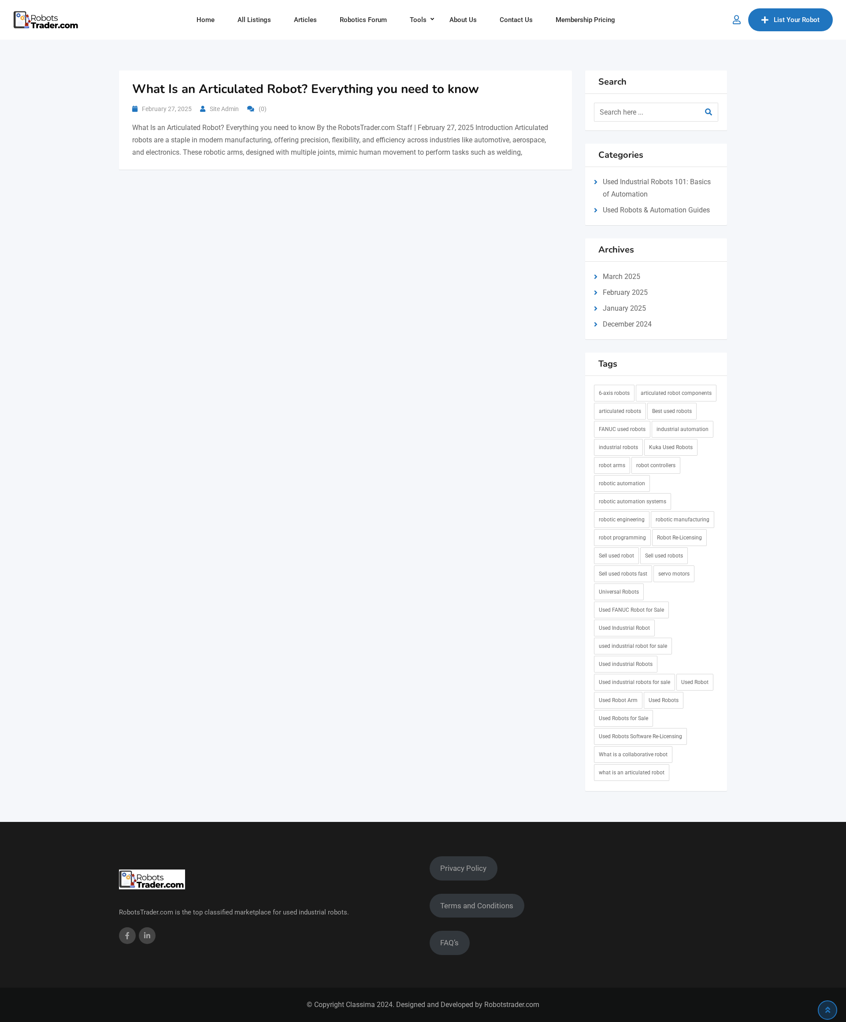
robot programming (622, 538)
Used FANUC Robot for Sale (631, 610)
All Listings (254, 20)
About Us (463, 20)
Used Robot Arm (618, 700)
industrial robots (618, 447)
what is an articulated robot (631, 772)
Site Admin (224, 108)
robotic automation (622, 483)
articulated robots (620, 411)
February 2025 (625, 292)
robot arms (612, 465)
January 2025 (624, 308)
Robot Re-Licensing (679, 538)
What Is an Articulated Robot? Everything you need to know (305, 89)
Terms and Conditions (476, 905)
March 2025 (621, 276)
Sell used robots (664, 556)
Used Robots (664, 700)
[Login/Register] (737, 19)
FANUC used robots (622, 429)
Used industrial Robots (626, 664)
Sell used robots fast (623, 574)
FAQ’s (449, 942)
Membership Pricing (585, 20)
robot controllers (655, 465)
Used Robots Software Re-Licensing (640, 736)
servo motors (674, 574)
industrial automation (683, 429)
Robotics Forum (363, 20)
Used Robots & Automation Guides (656, 210)
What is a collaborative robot (633, 754)
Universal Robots (619, 592)
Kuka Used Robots (671, 447)
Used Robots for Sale (623, 718)
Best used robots (672, 411)
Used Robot (695, 682)
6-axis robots (614, 393)
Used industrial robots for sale (634, 682)
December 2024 (627, 324)
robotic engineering (622, 520)
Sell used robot (616, 556)
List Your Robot (797, 20)
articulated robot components (676, 393)
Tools (418, 20)
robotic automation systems (632, 501)
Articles (305, 20)
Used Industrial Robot (624, 628)
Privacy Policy (463, 868)
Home (206, 20)
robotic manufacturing (682, 520)
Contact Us (516, 20)
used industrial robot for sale (633, 646)
